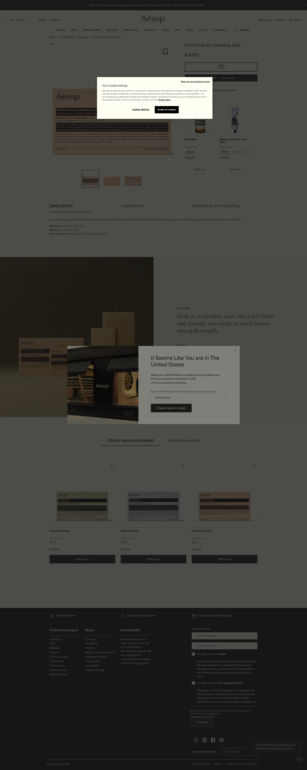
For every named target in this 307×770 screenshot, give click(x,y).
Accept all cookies (167, 109)
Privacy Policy (164, 100)
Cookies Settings (140, 109)
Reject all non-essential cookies (195, 81)
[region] (154, 98)
